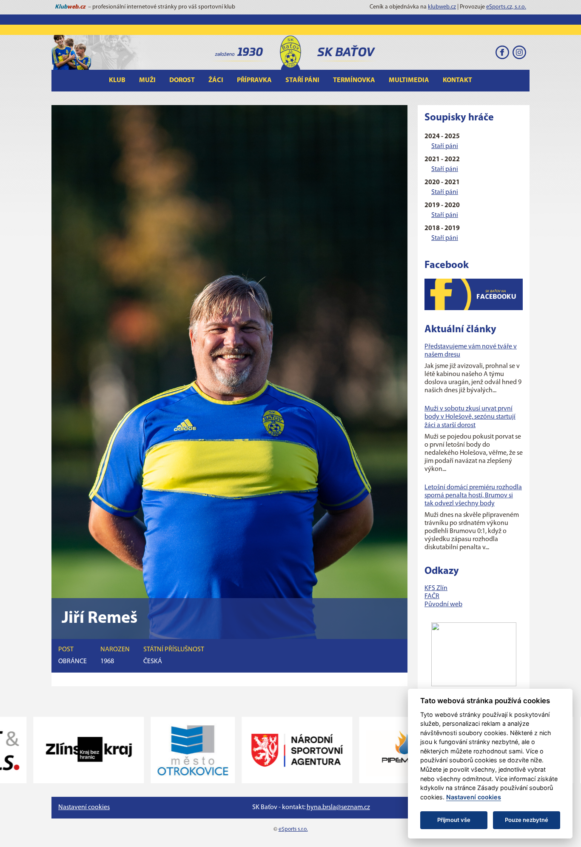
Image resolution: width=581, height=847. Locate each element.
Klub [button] (117, 80)
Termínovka (354, 80)
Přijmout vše (453, 819)
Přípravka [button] (254, 80)
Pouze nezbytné (526, 819)
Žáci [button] (215, 80)
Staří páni (444, 146)
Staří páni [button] (302, 80)
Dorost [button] (182, 80)
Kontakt (457, 80)
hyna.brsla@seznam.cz (338, 807)
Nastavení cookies (84, 807)
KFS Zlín (435, 588)
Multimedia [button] (409, 80)
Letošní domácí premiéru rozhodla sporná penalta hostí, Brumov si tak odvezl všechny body (473, 495)
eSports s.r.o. (293, 829)
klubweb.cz (442, 7)
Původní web (443, 604)
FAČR (431, 596)
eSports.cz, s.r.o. (506, 7)
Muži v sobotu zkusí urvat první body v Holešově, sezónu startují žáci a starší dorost (469, 416)
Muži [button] (147, 80)
